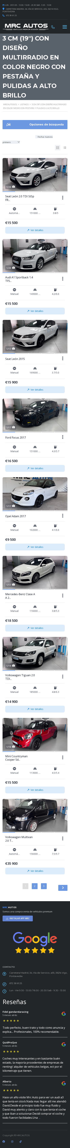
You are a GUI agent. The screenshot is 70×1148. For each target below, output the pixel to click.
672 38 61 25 (11, 15)
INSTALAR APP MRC (19, 918)
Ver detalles (37, 230)
